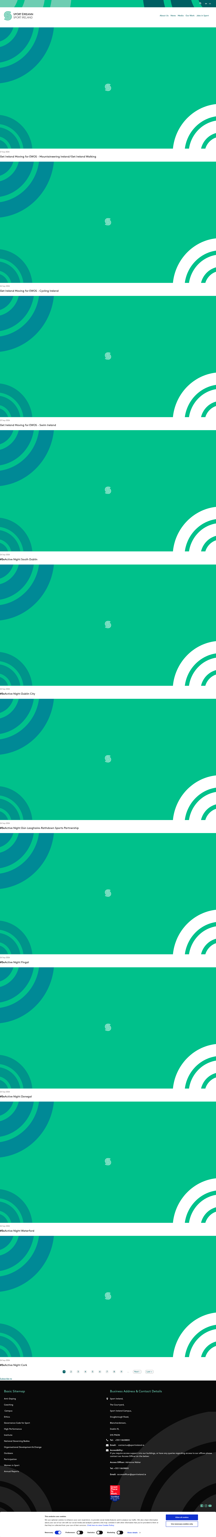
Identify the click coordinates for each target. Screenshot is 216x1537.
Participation (10, 1459)
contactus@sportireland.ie (131, 1445)
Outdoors (8, 1453)
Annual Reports (11, 1472)
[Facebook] (201, 1505)
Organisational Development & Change (23, 1447)
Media (181, 16)
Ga (210, 3)
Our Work (190, 16)
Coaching (8, 1405)
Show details (132, 1533)
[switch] (80, 1532)
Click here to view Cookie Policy (100, 1525)
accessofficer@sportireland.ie (131, 1475)
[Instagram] (205, 1505)
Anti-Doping (10, 1399)
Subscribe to (6, 1379)
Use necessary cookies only (182, 1524)
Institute (8, 1435)
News (173, 16)
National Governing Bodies (17, 1441)
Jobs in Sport (203, 16)
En (206, 3)
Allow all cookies (182, 1517)
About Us (164, 16)
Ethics (7, 1417)
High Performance (13, 1429)
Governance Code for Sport (17, 1423)
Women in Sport (11, 1466)
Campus (8, 1411)
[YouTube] (210, 1505)
